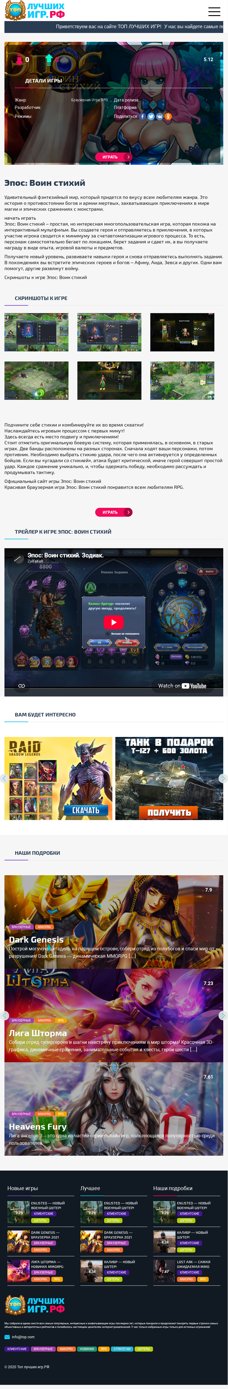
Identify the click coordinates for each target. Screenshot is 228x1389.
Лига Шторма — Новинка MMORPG (47, 1264)
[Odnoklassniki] (168, 116)
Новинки (87, 1349)
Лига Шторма (38, 1033)
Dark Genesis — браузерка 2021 (45, 1234)
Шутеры (40, 1220)
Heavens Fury (38, 1126)
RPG (61, 1020)
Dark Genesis (36, 939)
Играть (110, 156)
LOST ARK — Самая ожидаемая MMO (193, 1264)
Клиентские (43, 1213)
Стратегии (122, 1349)
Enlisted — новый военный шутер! (48, 1205)
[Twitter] (151, 116)
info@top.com (23, 1337)
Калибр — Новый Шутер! (119, 1264)
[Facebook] (142, 116)
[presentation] (223, 778)
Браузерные (21, 927)
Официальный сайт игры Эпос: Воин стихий (52, 481)
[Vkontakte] (159, 116)
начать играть (20, 218)
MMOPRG (44, 927)
